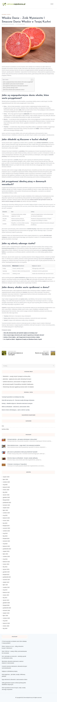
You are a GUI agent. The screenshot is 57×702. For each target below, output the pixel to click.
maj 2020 (5, 620)
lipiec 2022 (5, 554)
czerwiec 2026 (6, 482)
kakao (37, 128)
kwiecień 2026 (6, 487)
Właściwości (15, 266)
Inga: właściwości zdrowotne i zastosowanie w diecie (14, 679)
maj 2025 (5, 515)
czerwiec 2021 (6, 587)
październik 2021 (7, 577)
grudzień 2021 (6, 572)
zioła (20, 110)
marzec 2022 (6, 564)
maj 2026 (5, 484)
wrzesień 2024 (6, 528)
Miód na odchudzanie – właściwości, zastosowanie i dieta (15, 406)
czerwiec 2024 (6, 530)
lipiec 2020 (5, 615)
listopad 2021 (6, 574)
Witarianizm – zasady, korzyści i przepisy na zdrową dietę (16, 376)
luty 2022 (5, 566)
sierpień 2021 (6, 582)
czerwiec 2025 (6, 512)
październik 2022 (7, 548)
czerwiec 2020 (6, 618)
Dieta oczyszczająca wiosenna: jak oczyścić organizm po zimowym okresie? (24, 335)
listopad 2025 (6, 500)
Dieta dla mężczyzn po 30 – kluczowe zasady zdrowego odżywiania (18, 400)
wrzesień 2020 (6, 610)
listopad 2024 (6, 525)
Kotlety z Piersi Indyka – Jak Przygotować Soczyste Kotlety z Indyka (22, 337)
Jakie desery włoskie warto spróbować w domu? (13, 89)
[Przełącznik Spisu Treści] (31, 80)
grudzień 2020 (6, 602)
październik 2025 (7, 502)
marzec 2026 (6, 489)
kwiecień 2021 (6, 592)
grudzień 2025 (6, 497)
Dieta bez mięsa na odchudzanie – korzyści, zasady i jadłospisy (22, 458)
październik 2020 (7, 608)
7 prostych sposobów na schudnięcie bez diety (13, 397)
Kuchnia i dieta (6, 14)
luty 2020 (5, 628)
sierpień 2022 (6, 551)
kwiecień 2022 (6, 561)
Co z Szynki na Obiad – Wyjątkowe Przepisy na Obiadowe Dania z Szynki (23, 339)
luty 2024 (5, 536)
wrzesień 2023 (6, 541)
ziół (28, 279)
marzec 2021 (6, 595)
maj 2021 (5, 590)
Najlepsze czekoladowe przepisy (9, 671)
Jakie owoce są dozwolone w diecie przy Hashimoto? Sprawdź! (22, 452)
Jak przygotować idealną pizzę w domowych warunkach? (15, 85)
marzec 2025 (6, 520)
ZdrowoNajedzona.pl (28, 697)
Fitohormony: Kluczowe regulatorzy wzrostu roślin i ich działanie (18, 387)
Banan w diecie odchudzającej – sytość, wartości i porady (15, 410)
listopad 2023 (6, 538)
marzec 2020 (6, 626)
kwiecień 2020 (6, 623)
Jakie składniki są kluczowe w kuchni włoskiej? (13, 83)
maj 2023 (5, 543)
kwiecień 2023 (6, 546)
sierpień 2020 (6, 613)
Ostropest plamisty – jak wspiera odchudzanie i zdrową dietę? (22, 439)
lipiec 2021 (5, 584)
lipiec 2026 (5, 479)
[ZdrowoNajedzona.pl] (13, 4)
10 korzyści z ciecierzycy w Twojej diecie (17, 464)
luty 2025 (5, 523)
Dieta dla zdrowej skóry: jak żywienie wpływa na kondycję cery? (20, 333)
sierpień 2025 (6, 507)
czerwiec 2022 (6, 556)
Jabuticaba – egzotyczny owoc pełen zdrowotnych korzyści (17, 379)
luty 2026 (5, 492)
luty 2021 (5, 597)
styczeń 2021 (6, 600)
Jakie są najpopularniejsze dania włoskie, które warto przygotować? (18, 82)
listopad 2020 (6, 605)
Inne (3, 426)
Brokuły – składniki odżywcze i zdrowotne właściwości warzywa (17, 403)
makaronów (26, 113)
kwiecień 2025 (6, 518)
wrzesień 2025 (6, 505)
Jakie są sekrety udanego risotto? (10, 87)
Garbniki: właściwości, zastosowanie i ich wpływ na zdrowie (17, 381)
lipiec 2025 (5, 510)
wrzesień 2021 (6, 579)
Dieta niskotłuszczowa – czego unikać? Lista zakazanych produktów (23, 445)
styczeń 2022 (6, 569)
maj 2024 (5, 533)
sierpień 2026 (6, 476)
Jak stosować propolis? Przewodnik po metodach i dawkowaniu (18, 384)
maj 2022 (5, 559)
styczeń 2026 (6, 495)
